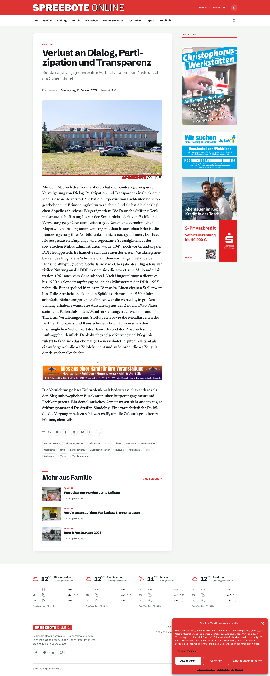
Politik (76, 20)
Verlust (63, 456)
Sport (151, 20)
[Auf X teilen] (74, 432)
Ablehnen (216, 660)
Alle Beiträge (151, 478)
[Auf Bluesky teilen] (82, 432)
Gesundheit (135, 20)
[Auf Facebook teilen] (65, 432)
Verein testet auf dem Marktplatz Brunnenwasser (102, 513)
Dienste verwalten (186, 651)
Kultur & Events (113, 20)
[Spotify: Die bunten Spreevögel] (44, 652)
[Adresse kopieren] (99, 432)
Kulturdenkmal (77, 450)
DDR (107, 443)
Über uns (171, 626)
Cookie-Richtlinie (206, 669)
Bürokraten (94, 443)
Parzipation (134, 450)
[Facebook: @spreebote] (36, 652)
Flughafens (131, 443)
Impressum (237, 669)
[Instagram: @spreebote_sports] (61, 652)
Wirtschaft (91, 20)
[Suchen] (234, 20)
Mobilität (165, 20)
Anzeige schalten (166, 632)
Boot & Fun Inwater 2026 (82, 533)
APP (35, 20)
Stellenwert (49, 456)
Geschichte (49, 450)
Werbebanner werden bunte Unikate (92, 493)
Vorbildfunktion (80, 456)
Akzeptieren (188, 660)
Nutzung (119, 450)
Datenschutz (223, 669)
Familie (47, 20)
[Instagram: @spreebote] (52, 652)
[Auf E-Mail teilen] (90, 432)
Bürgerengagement (75, 443)
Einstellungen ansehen (247, 660)
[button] (262, 623)
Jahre (62, 450)
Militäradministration (100, 450)
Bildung (62, 20)
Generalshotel (148, 443)
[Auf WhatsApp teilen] (57, 432)
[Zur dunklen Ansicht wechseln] (234, 7)
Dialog (118, 443)
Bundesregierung (52, 443)
